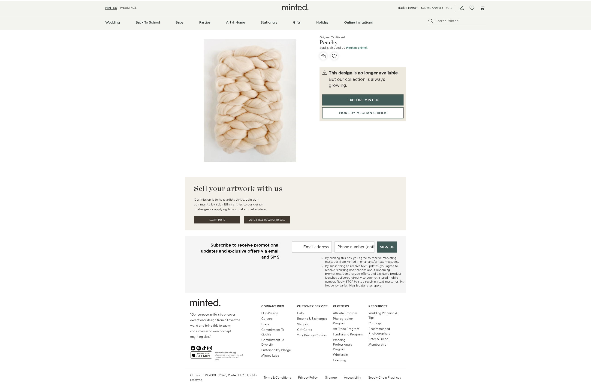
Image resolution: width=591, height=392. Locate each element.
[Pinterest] (198, 347)
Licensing (339, 360)
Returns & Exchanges (312, 318)
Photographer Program (343, 320)
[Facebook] (193, 347)
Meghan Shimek (357, 47)
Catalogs (374, 323)
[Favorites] (472, 8)
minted (111, 7)
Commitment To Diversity (272, 342)
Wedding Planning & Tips (382, 315)
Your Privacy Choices (312, 335)
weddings (128, 7)
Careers (266, 318)
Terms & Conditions (277, 377)
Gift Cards (304, 329)
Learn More (217, 220)
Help (300, 313)
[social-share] (323, 56)
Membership (377, 344)
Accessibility (352, 377)
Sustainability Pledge (276, 350)
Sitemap (331, 377)
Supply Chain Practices (384, 377)
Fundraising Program (348, 334)
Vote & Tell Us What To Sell (267, 220)
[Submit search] (431, 21)
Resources (377, 306)
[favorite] (334, 56)
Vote (449, 7)
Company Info (272, 306)
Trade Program (408, 7)
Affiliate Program (345, 313)
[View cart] (482, 8)
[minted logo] (295, 7)
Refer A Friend (378, 339)
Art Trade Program (346, 328)
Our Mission (269, 313)
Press (265, 324)
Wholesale (340, 354)
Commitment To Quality (272, 331)
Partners (341, 306)
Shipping (303, 324)
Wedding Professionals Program (342, 344)
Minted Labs (270, 355)
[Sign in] (461, 8)
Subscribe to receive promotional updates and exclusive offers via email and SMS (240, 251)
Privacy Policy (308, 377)
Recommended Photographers (379, 330)
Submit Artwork (432, 7)
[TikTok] (204, 347)
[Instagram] (209, 347)
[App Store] (201, 356)
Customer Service (312, 306)
